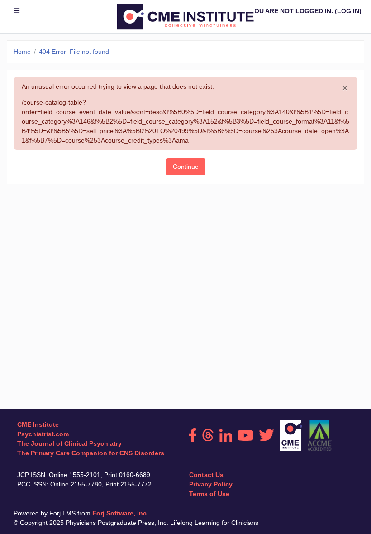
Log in (348, 10)
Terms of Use (209, 493)
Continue (186, 166)
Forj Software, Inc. (120, 513)
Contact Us (206, 474)
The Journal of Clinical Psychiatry (69, 443)
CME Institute (38, 424)
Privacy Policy (211, 484)
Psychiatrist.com (43, 434)
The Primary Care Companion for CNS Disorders (90, 453)
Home (22, 51)
